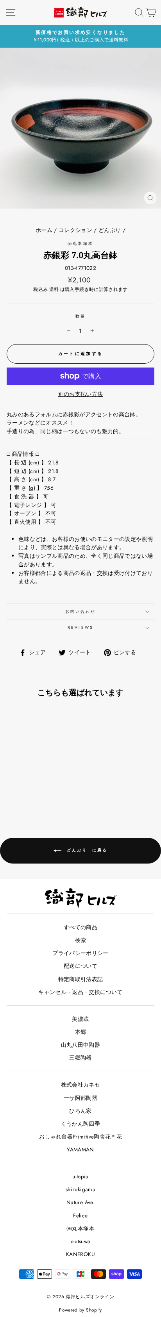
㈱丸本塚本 (80, 243)
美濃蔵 (80, 1019)
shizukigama (80, 1189)
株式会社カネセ (80, 1085)
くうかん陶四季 (80, 1124)
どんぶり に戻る (85, 850)
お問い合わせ (80, 611)
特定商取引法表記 (80, 979)
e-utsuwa (81, 1241)
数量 (80, 316)
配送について (80, 966)
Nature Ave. (80, 1202)
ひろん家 (80, 1111)
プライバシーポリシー (80, 953)
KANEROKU (80, 1254)
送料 (54, 289)
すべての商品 (80, 927)
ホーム (44, 230)
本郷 (80, 1032)
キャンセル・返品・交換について (80, 992)
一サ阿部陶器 (80, 1098)
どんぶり (109, 230)
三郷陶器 (80, 1058)
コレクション (75, 230)
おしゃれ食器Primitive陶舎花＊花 (80, 1136)
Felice (80, 1215)
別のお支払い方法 (80, 394)
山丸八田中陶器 (80, 1045)
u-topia (80, 1176)
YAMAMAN (80, 1149)
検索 (80, 940)
